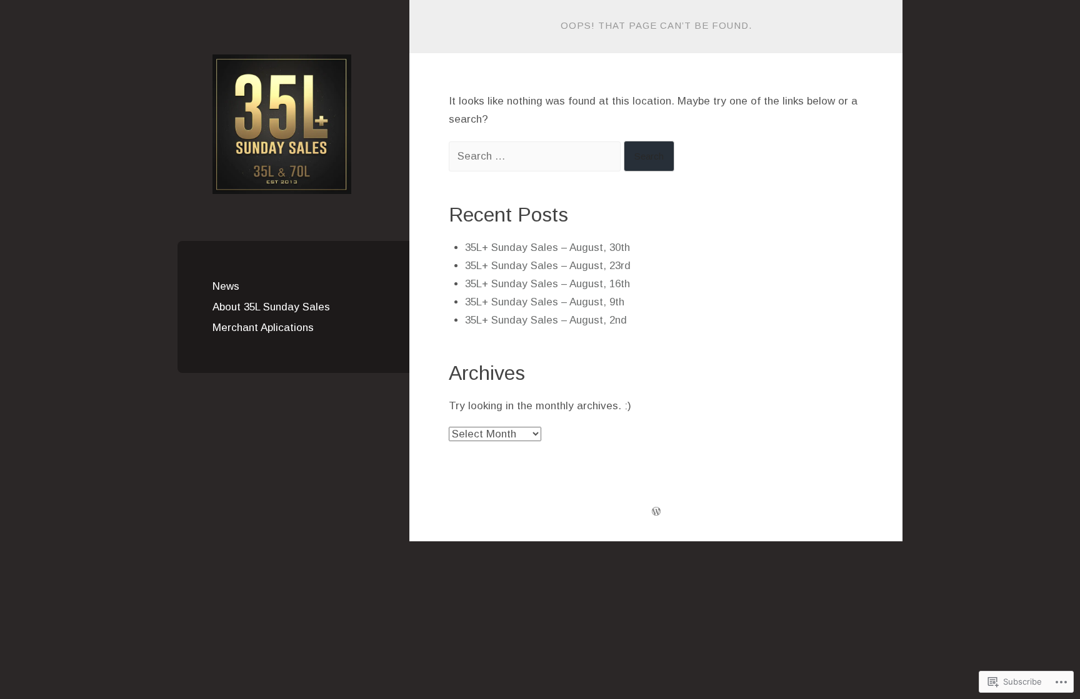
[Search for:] (536, 156)
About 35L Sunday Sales (271, 307)
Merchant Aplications (263, 328)
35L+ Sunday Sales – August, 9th (544, 302)
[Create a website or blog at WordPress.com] (656, 512)
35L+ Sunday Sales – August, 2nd (546, 320)
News (225, 286)
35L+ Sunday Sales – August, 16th (547, 284)
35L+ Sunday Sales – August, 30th (547, 247)
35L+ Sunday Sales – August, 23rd (548, 266)
